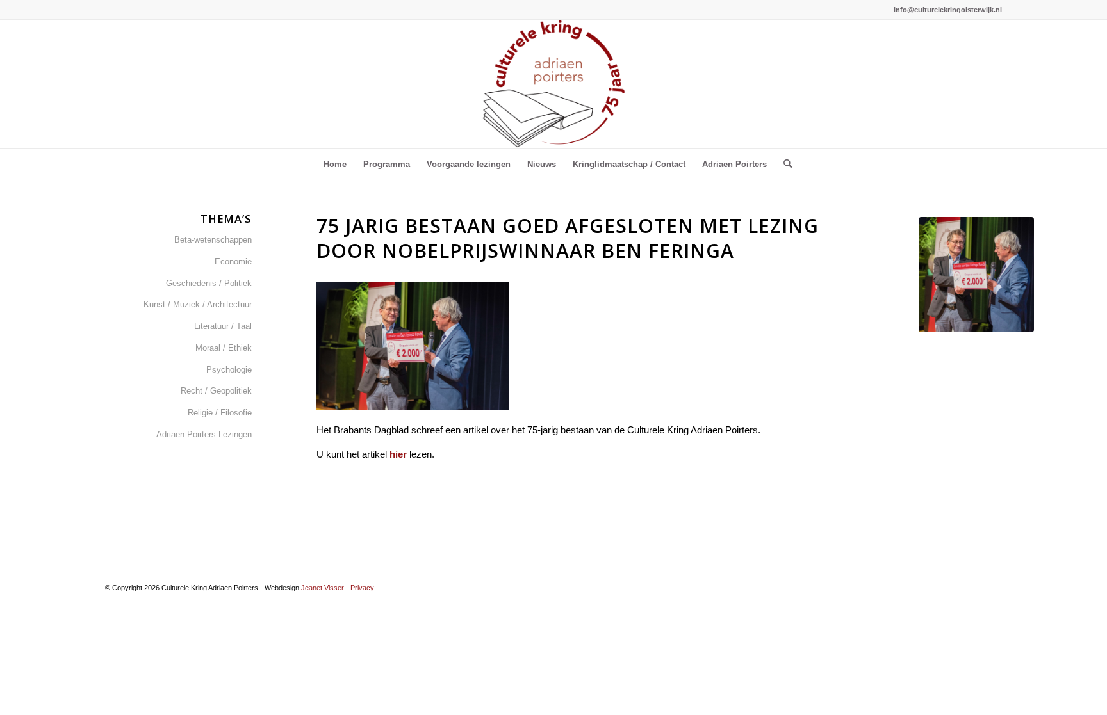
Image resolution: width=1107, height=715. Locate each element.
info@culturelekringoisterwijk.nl (948, 9)
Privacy (362, 587)
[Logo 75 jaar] (553, 84)
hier (398, 454)
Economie (233, 261)
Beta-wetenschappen (213, 240)
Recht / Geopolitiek (216, 391)
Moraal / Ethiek (223, 348)
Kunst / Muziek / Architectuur (198, 304)
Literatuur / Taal (223, 326)
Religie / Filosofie (220, 412)
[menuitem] (335, 165)
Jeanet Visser (322, 587)
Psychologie (229, 369)
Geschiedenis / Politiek (209, 283)
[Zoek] (783, 165)
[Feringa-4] (976, 274)
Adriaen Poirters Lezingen (204, 434)
